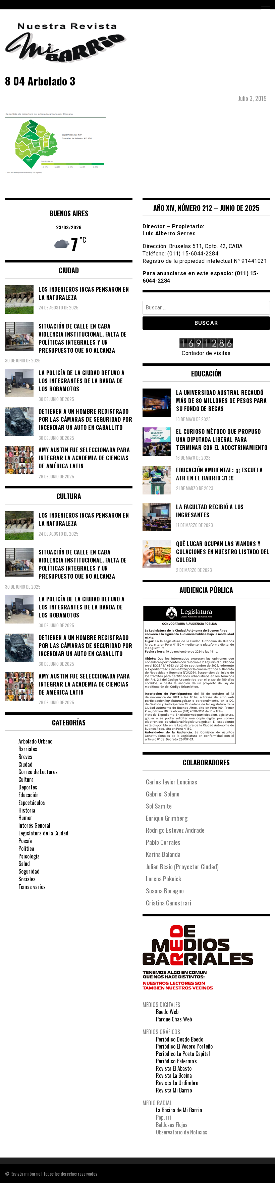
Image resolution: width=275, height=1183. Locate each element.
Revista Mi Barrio (174, 1090)
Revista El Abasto (173, 1068)
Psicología (29, 856)
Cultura (26, 779)
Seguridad (29, 871)
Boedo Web (167, 1012)
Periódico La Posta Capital (183, 1054)
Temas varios (32, 887)
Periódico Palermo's (176, 1061)
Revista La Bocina (174, 1075)
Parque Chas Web (174, 1019)
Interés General (34, 825)
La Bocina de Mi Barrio (179, 1110)
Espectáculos (31, 802)
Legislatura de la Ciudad (43, 833)
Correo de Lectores (38, 772)
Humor (25, 818)
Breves (25, 757)
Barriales (27, 749)
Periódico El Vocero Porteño (184, 1046)
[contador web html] (206, 344)
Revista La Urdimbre (177, 1083)
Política (26, 848)
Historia (26, 810)
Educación (28, 795)
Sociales (27, 879)
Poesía (25, 841)
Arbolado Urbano (35, 741)
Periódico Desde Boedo (179, 1039)
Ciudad (25, 764)
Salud (24, 864)
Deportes (27, 787)
